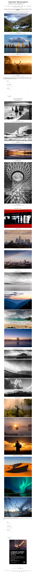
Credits (22, 6)
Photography (29, 6)
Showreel (8, 6)
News (25, 6)
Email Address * (9, 84)
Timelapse (18, 6)
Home (5, 6)
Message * (8, 88)
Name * (8, 522)
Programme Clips (13, 6)
